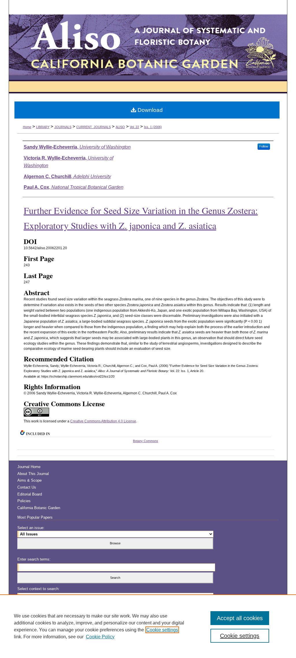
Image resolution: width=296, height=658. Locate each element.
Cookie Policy (100, 636)
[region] (148, 626)
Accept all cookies (240, 618)
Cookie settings (162, 629)
